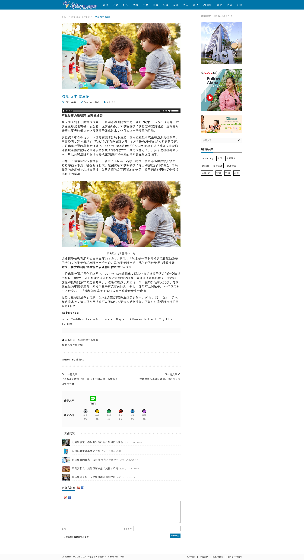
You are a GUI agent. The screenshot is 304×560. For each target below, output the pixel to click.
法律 (229, 5)
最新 (78, 16)
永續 (239, 5)
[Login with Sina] (78, 487)
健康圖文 (231, 158)
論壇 (195, 5)
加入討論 (69, 487)
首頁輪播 (85, 16)
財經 (115, 5)
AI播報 (207, 5)
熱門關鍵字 (207, 149)
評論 (105, 5)
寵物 (219, 5)
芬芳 (185, 5)
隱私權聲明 (218, 556)
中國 (227, 172)
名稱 (64, 528)
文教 (135, 5)
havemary (207, 158)
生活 (145, 5)
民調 (175, 5)
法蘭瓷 (96, 102)
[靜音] (169, 111)
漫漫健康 (218, 165)
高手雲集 (191, 556)
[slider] (175, 110)
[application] (121, 110)
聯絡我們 (204, 556)
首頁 (64, 16)
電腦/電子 (207, 172)
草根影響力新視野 (88, 340)
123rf (130, 253)
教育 (236, 172)
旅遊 (165, 5)
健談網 (205, 165)
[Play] (64, 111)
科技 (125, 5)
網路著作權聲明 (74, 344)
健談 (219, 158)
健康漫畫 (231, 165)
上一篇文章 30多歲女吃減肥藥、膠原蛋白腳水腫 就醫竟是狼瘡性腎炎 (90, 379)
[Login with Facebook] (82, 487)
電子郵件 (128, 528)
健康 (155, 5)
